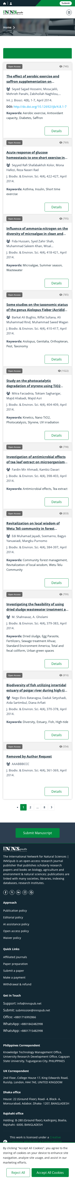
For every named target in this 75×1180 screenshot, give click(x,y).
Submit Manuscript (37, 833)
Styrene (33, 422)
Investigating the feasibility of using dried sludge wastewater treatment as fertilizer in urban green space (36, 609)
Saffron (38, 118)
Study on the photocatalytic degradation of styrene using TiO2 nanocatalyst (33, 386)
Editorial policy (13, 917)
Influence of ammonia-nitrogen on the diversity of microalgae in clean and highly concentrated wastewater (37, 233)
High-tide (62, 722)
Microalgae (30, 265)
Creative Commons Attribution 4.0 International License (36, 1141)
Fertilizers (13, 641)
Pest (9, 346)
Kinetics (28, 417)
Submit (66, 3)
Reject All (18, 1172)
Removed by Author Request (29, 756)
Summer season (51, 265)
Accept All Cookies (50, 1172)
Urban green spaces (40, 650)
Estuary (42, 722)
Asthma (28, 189)
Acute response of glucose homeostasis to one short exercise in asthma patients (35, 157)
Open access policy (16, 931)
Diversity (29, 722)
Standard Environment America (28, 646)
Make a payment (14, 977)
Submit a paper (13, 971)
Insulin (39, 189)
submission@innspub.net (33, 1010)
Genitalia (43, 341)
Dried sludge (31, 636)
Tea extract (60, 489)
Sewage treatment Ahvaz (38, 641)
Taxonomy (21, 346)
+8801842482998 (31, 1024)
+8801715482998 (31, 1031)
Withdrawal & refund (17, 984)
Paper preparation (15, 964)
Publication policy (15, 910)
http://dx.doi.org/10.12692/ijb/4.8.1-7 (40, 107)
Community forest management (45, 560)
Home (7, 27)
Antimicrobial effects (37, 489)
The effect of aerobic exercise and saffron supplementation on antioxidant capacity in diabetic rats (35, 81)
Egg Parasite (50, 636)
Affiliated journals (15, 957)
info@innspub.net (29, 1003)
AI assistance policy (16, 924)
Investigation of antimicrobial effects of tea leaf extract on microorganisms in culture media (36, 462)
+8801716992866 (25, 1017)
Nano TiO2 (42, 417)
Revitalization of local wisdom (26, 565)
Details (56, 131)
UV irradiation (49, 422)
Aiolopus (29, 341)
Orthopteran (59, 341)
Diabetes (25, 118)
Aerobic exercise (34, 113)
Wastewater (14, 270)
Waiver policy (12, 938)
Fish (51, 722)
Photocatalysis (16, 422)
